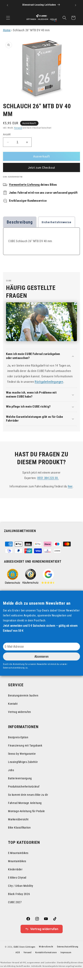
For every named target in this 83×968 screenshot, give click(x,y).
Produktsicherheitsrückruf (23, 786)
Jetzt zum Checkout (41, 167)
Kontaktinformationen (46, 952)
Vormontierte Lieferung (24, 184)
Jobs (11, 770)
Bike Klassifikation (19, 827)
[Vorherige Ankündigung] (7, 5)
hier (70, 486)
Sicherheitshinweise (57, 222)
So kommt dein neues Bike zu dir (28, 794)
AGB (18, 952)
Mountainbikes (17, 861)
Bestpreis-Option (18, 737)
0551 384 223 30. (48, 478)
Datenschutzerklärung (67, 946)
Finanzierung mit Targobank (25, 745)
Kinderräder (15, 869)
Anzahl (6, 134)
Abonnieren (41, 656)
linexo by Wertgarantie (22, 753)
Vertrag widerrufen (19, 711)
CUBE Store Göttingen (24, 947)
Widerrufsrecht (46, 946)
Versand (18, 128)
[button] (8, 17)
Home (6, 30)
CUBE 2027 (15, 902)
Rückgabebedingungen (49, 382)
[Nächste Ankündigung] (75, 5)
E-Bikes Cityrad (17, 877)
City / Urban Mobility (20, 885)
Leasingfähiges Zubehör (23, 762)
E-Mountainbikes (18, 853)
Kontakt (13, 703)
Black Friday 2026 (19, 894)
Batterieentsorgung (20, 778)
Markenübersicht (18, 819)
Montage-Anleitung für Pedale (26, 811)
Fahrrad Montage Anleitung (25, 803)
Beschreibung (20, 222)
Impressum (65, 952)
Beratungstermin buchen (23, 695)
